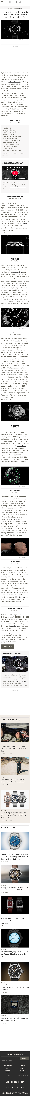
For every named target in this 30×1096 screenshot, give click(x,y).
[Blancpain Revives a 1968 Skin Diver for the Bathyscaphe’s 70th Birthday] (15, 874)
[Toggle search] (28, 2)
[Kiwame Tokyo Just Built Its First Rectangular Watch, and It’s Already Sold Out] (15, 905)
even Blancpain (15, 626)
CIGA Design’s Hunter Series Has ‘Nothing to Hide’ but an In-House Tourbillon (13, 815)
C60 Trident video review (18, 187)
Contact (7, 1072)
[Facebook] (17, 1087)
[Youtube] (22, 1087)
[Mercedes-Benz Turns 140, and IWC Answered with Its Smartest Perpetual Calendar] (15, 971)
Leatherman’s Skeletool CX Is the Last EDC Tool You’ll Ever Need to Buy (13, 748)
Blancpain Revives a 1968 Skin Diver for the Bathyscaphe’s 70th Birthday (14, 889)
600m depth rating (20, 597)
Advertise (7, 1070)
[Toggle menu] (2, 2)
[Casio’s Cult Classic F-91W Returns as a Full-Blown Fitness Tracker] (15, 1004)
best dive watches (21, 681)
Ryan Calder (5, 861)
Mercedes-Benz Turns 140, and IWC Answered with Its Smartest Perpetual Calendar (15, 987)
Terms (22, 1072)
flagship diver (17, 272)
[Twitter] (13, 1087)
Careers (7, 1075)
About (7, 1068)
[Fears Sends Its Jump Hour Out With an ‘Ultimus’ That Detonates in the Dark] (15, 938)
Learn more (20, 8)
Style (2, 777)
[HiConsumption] (15, 2)
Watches (3, 810)
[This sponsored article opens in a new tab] (15, 732)
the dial (17, 341)
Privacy (22, 1068)
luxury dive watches (15, 519)
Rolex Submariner (14, 82)
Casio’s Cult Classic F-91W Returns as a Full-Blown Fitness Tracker (15, 1019)
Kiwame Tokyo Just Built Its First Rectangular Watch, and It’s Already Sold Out (14, 921)
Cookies (22, 1070)
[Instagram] (8, 1087)
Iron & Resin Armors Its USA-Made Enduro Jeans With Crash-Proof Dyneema (14, 782)
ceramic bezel (22, 223)
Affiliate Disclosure (22, 1075)
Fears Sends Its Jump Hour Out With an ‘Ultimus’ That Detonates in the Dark (14, 954)
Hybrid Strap (21, 446)
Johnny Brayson (5, 42)
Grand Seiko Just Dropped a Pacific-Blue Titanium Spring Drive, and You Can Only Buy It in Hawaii (14, 857)
